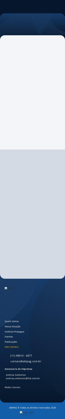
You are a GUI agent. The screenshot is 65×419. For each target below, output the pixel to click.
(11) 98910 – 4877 (18, 98)
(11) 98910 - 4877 (21, 355)
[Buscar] (50, 6)
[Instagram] (15, 139)
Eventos (9, 336)
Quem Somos (12, 321)
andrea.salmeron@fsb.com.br (21, 128)
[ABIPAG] (6, 7)
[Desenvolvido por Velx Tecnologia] (32, 413)
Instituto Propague (14, 331)
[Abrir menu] (60, 6)
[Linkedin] (4, 139)
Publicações (11, 341)
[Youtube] (9, 139)
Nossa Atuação (12, 326)
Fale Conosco (11, 346)
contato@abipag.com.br (22, 91)
